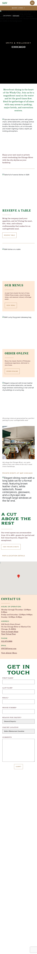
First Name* (8, 678)
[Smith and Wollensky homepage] (4, 3)
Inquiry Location (10, 727)
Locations (7, 15)
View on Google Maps (9, 632)
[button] (32, 3)
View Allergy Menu (9, 653)
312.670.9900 (6, 641)
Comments (7, 737)
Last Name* (7, 688)
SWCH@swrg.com (8, 649)
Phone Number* (9, 708)
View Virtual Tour (8, 634)
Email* (5, 698)
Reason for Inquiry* (12, 717)
